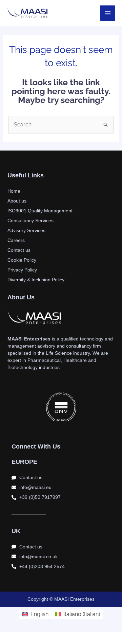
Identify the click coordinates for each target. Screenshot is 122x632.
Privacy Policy (22, 270)
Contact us (18, 250)
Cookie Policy (21, 260)
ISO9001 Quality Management (40, 210)
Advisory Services (26, 230)
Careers (16, 240)
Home (13, 191)
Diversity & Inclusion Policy (35, 279)
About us (16, 201)
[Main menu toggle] (107, 13)
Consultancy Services (30, 220)
